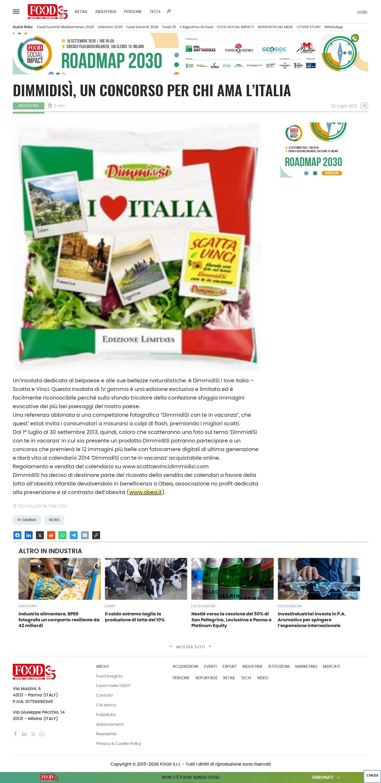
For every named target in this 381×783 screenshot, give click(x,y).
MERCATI (331, 666)
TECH (155, 11)
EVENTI (210, 666)
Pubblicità (106, 714)
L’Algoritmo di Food (196, 27)
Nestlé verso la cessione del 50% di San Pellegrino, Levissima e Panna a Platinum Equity (231, 620)
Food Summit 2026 (142, 27)
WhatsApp (333, 27)
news (54, 519)
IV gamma (26, 519)
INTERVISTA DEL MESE (275, 27)
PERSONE (133, 11)
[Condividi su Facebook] (17, 535)
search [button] (168, 11)
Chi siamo (106, 705)
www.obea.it (145, 492)
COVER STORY (309, 27)
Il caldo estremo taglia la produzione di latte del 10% (135, 617)
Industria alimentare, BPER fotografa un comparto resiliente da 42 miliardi (59, 620)
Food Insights (109, 676)
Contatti (104, 695)
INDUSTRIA (105, 11)
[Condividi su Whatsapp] (62, 535)
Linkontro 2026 (110, 27)
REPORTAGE (207, 678)
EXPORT (229, 666)
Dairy (111, 606)
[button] (17, 11)
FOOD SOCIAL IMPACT (235, 27)
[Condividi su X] (40, 535)
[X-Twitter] (33, 734)
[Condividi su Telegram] (74, 535)
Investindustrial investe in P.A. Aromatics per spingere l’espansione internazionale (312, 620)
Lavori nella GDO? (113, 685)
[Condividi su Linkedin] (29, 535)
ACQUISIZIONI (204, 606)
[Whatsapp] (42, 734)
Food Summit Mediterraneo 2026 (65, 27)
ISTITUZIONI (278, 666)
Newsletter (106, 734)
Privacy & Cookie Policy (118, 743)
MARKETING (306, 666)
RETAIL (81, 11)
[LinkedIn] (25, 734)
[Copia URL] (96, 535)
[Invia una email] (85, 535)
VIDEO (262, 678)
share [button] (364, 106)
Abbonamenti (110, 724)
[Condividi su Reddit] (51, 535)
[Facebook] (16, 734)
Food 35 (169, 27)
